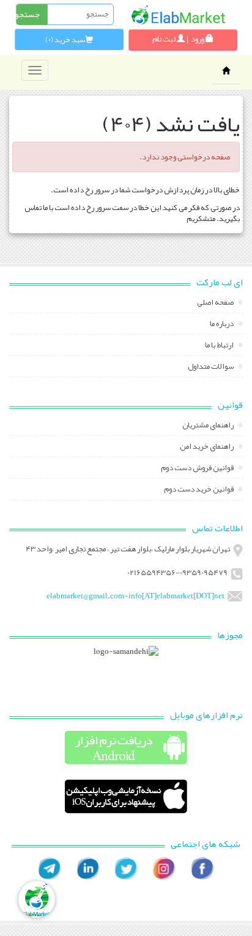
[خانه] (178, 15)
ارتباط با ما (220, 346)
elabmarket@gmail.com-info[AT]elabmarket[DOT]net (135, 596)
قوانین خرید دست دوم (199, 490)
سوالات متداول (211, 367)
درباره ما (222, 325)
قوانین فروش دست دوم (198, 469)
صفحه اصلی (216, 303)
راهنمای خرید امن (207, 447)
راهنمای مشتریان (208, 426)
